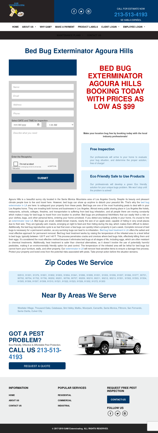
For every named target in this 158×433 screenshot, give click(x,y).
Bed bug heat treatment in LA (114, 230)
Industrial (64, 405)
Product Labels (88, 26)
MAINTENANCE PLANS (69, 35)
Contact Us (94, 35)
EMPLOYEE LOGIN (132, 26)
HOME (12, 395)
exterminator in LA (75, 248)
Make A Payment (65, 26)
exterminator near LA (22, 220)
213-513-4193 (130, 14)
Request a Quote (37, 366)
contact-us (118, 399)
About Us (14, 400)
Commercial (65, 400)
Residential (64, 395)
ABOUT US (27, 26)
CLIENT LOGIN (109, 26)
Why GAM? (46, 26)
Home (15, 26)
